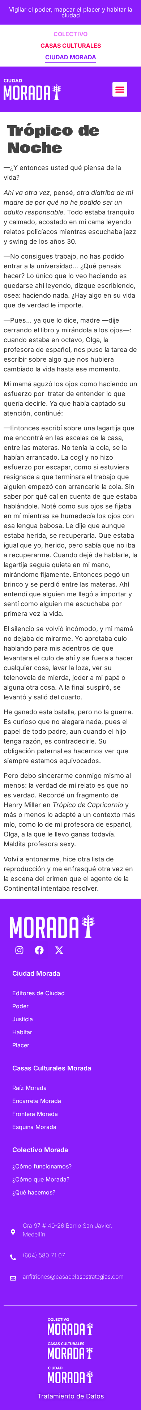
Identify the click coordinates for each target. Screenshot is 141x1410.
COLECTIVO (70, 34)
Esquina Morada (34, 1126)
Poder (20, 1006)
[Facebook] (39, 950)
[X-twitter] (59, 950)
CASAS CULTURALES (70, 45)
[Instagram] (19, 950)
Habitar (22, 1032)
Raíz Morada (29, 1087)
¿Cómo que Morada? (40, 1179)
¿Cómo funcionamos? (42, 1166)
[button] (119, 89)
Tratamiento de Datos (70, 1396)
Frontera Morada (35, 1113)
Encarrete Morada (36, 1100)
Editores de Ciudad (38, 993)
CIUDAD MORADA (70, 57)
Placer (20, 1045)
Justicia (22, 1019)
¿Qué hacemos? (33, 1192)
